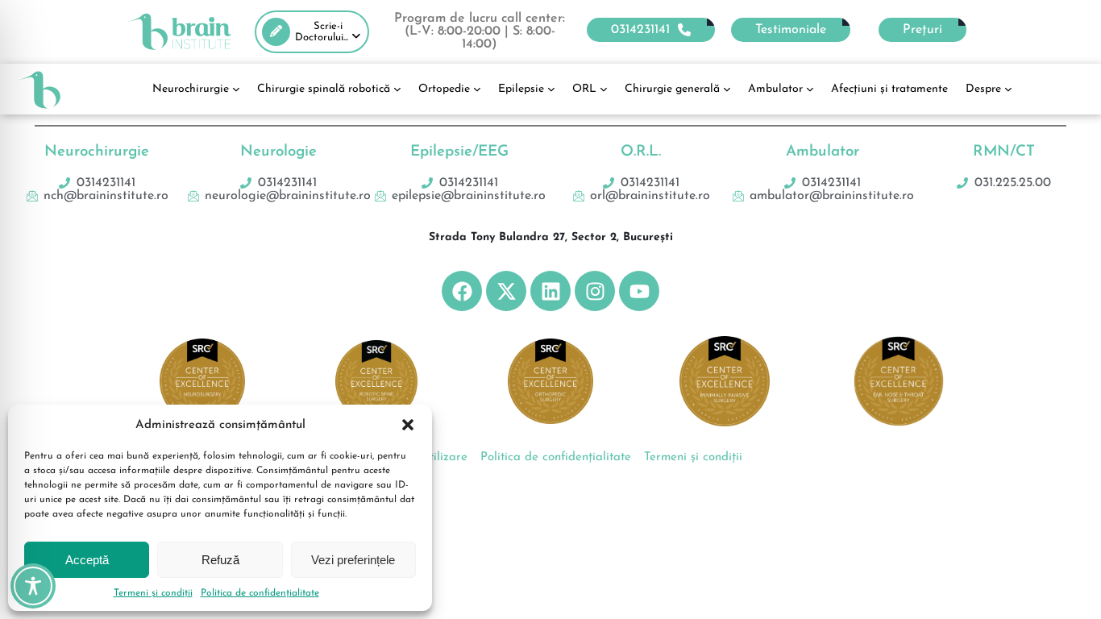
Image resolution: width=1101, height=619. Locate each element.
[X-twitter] (506, 291)
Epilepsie (521, 89)
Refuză (220, 560)
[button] (408, 425)
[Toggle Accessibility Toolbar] (33, 586)
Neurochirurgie (190, 89)
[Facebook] (462, 291)
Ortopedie (444, 89)
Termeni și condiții (153, 593)
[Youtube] (639, 291)
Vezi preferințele (353, 560)
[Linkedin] (550, 291)
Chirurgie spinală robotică (323, 89)
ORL (584, 89)
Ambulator (775, 89)
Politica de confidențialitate (260, 593)
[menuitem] (312, 31)
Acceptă (87, 560)
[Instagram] (595, 291)
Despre (983, 89)
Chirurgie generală (672, 89)
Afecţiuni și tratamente (889, 89)
